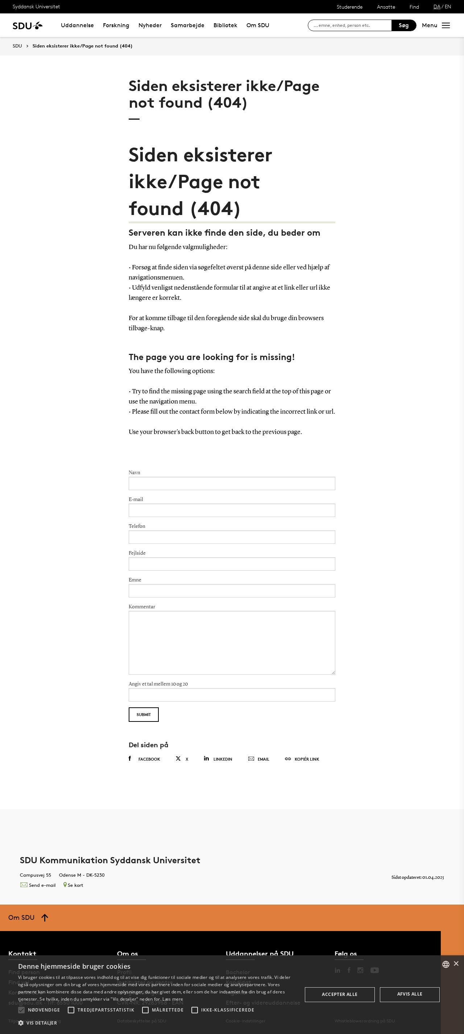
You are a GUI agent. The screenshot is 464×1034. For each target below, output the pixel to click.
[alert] (232, 994)
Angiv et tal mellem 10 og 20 (158, 684)
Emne (135, 580)
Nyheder (150, 25)
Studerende (349, 7)
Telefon (137, 526)
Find (414, 7)
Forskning (116, 25)
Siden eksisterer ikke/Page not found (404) (83, 46)
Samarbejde (187, 25)
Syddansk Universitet (36, 6)
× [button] (456, 964)
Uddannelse (77, 25)
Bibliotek (225, 25)
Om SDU (257, 25)
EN (448, 6)
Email (263, 759)
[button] (21, 1010)
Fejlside (137, 553)
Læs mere (172, 999)
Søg (404, 25)
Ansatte (386, 7)
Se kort (75, 885)
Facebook (149, 759)
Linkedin (223, 759)
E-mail (136, 499)
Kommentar (142, 606)
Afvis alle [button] (410, 994)
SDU (17, 46)
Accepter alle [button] (339, 994)
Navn (134, 472)
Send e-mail (42, 885)
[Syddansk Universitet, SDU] (28, 25)
